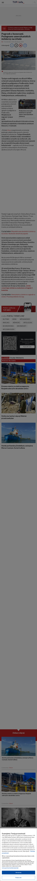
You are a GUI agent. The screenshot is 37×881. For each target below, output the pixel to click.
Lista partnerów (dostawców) (10, 868)
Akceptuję (18, 872)
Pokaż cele (18, 877)
